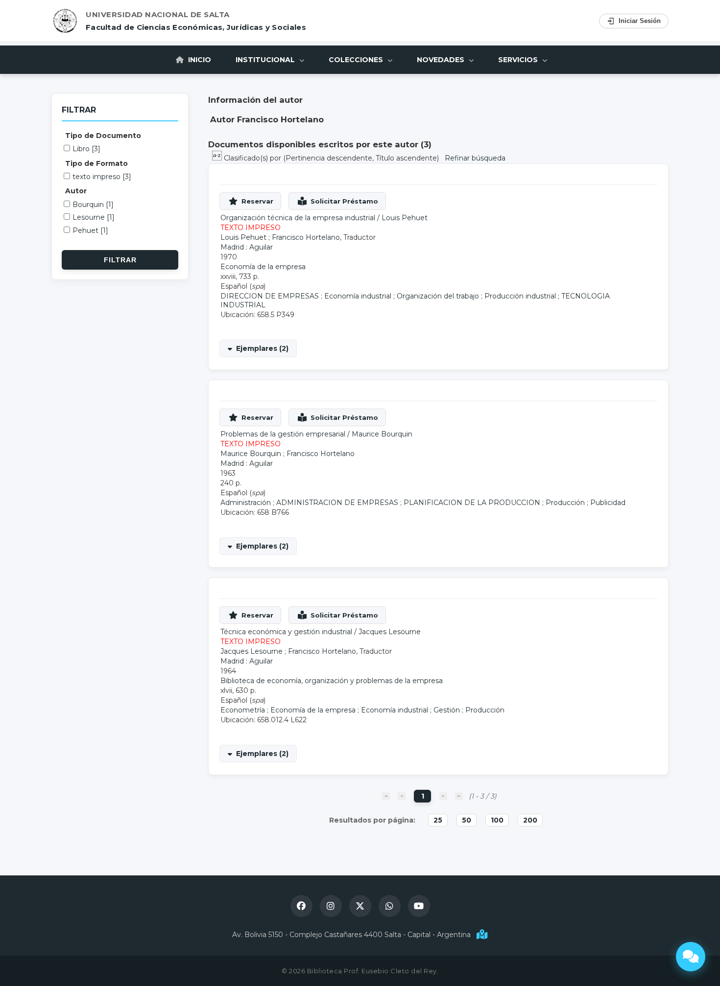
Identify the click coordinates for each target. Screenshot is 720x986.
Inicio (198, 59)
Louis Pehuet (405, 217)
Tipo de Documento (103, 135)
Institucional (266, 59)
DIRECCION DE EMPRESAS (269, 296)
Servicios (519, 59)
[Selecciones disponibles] (218, 158)
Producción (565, 502)
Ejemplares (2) (262, 348)
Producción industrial (520, 296)
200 (530, 820)
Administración (245, 502)
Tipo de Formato (96, 163)
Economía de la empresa (263, 266)
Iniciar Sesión (640, 20)
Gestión (446, 710)
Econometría (242, 710)
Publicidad (607, 502)
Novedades (441, 59)
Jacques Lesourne (390, 631)
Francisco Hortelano (306, 237)
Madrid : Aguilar (246, 247)
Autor (76, 190)
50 (466, 820)
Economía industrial (357, 296)
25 (437, 820)
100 (497, 820)
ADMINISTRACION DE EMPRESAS (337, 502)
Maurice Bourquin (382, 434)
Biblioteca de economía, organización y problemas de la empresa (331, 680)
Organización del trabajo (438, 296)
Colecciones (357, 59)
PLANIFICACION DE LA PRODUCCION (472, 502)
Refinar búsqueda (475, 158)
